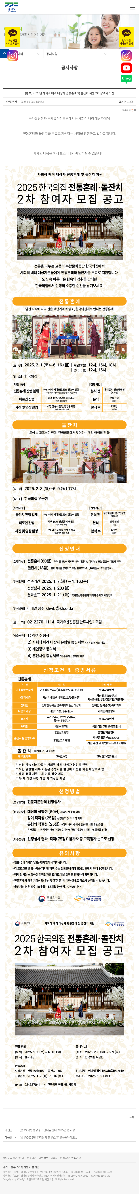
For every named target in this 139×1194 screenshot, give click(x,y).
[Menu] (132, 7)
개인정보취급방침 (48, 1158)
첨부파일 (127, 110)
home (4, 53)
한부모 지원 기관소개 (13, 1158)
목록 (131, 1117)
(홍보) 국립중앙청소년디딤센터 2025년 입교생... (48, 1130)
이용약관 (31, 1158)
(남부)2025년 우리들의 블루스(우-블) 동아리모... (48, 1137)
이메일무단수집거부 (70, 1158)
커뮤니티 (17, 53)
